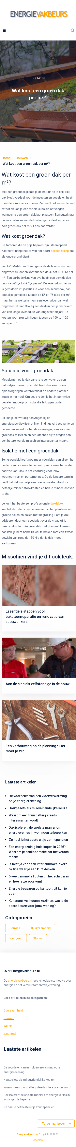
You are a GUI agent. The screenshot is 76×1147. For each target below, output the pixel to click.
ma (39, 1140)
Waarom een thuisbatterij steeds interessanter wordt (37, 1087)
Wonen (38, 938)
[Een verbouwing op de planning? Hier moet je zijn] (39, 720)
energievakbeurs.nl (20, 980)
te (36, 1140)
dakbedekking (60, 251)
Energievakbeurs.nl (27, 1134)
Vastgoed (16, 938)
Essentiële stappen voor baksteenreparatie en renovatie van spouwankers (35, 616)
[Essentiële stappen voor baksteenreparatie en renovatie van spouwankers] (39, 585)
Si (34, 1140)
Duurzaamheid (41, 928)
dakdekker (57, 503)
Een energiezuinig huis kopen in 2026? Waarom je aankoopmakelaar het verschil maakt (39, 852)
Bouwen (38, 78)
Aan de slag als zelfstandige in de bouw (38, 684)
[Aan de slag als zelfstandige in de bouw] (39, 658)
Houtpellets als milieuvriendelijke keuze (38, 808)
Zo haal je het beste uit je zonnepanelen (38, 840)
